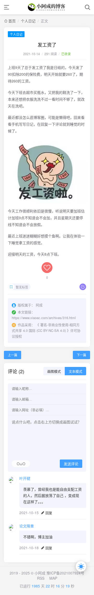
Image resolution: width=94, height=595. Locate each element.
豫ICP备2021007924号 (65, 572)
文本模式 (75, 371)
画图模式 (54, 371)
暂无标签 (22, 287)
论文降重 (26, 525)
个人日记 (28, 20)
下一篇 (81, 355)
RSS (40, 578)
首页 (12, 20)
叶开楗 (24, 478)
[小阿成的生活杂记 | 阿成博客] (47, 7)
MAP (53, 578)
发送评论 (71, 464)
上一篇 (12, 355)
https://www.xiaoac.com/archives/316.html (44, 317)
